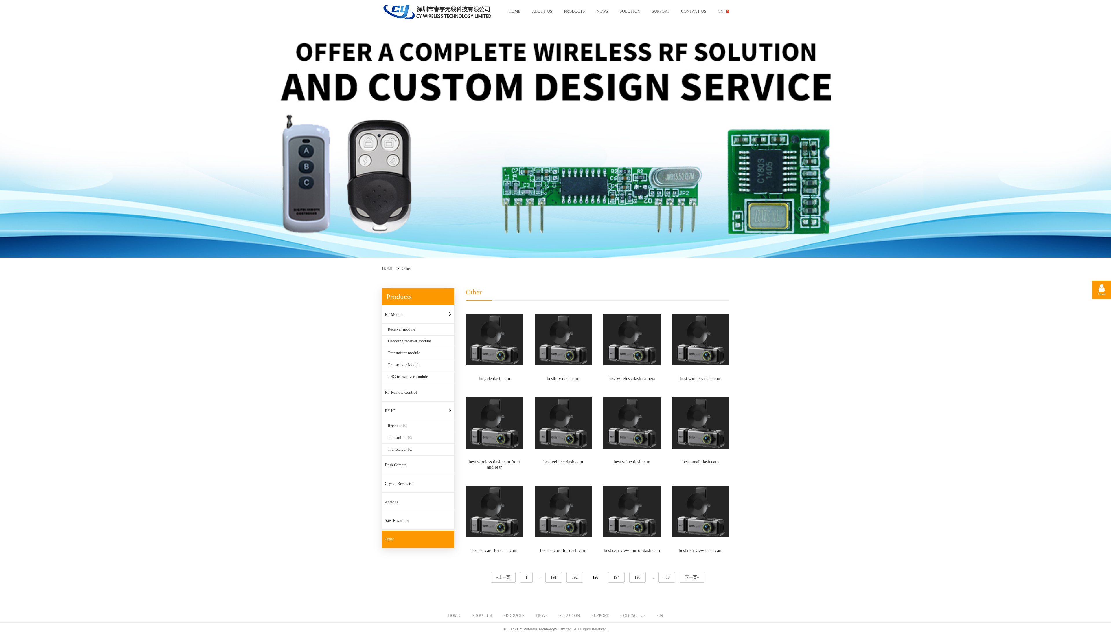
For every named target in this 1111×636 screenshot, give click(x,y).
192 (575, 577)
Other (389, 539)
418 (667, 577)
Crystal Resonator (399, 483)
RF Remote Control (401, 392)
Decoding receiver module (409, 341)
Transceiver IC (400, 449)
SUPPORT (660, 11)
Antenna (391, 502)
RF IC (390, 411)
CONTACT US (693, 11)
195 (637, 577)
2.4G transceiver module (408, 377)
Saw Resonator (397, 520)
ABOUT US (542, 11)
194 (616, 577)
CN (720, 11)
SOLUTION (630, 11)
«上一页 (503, 577)
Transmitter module (404, 353)
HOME (514, 11)
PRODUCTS (574, 11)
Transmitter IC (400, 437)
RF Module (394, 314)
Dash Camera (395, 465)
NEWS (602, 11)
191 (554, 577)
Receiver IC (397, 426)
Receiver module (401, 329)
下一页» (692, 577)
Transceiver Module (404, 365)
